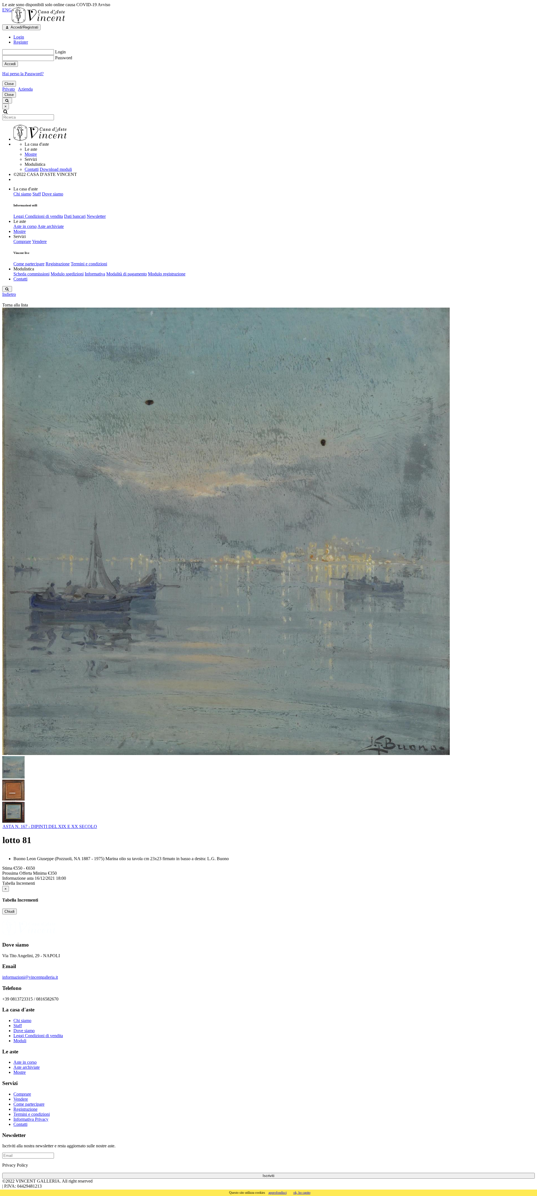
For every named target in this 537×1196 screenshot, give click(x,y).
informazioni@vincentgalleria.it (30, 977)
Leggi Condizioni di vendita (38, 216)
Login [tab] (18, 37)
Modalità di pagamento (126, 274)
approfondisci (277, 1193)
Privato (8, 89)
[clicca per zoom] (226, 531)
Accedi (10, 64)
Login (60, 51)
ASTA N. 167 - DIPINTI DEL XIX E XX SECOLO (50, 826)
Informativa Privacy (30, 1119)
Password (63, 57)
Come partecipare (28, 263)
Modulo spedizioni (67, 274)
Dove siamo (52, 194)
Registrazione (58, 263)
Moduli (19, 1040)
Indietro (9, 294)
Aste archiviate (50, 226)
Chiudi (9, 911)
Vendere (39, 241)
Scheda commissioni (31, 274)
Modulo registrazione (166, 274)
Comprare (22, 241)
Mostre (31, 154)
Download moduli (56, 169)
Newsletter (96, 216)
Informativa (95, 274)
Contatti (32, 169)
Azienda (25, 89)
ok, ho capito (301, 1193)
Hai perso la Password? (23, 73)
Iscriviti (268, 1176)
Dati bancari (75, 216)
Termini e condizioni (89, 263)
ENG (7, 10)
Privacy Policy (15, 1165)
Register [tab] (20, 42)
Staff (36, 194)
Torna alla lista (15, 305)
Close (9, 84)
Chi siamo (22, 194)
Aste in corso (25, 226)
